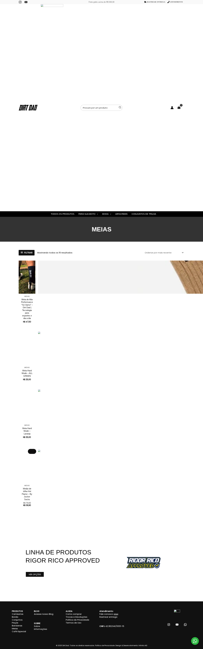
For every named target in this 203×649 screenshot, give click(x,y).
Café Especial (19, 631)
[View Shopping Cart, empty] (180, 107)
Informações (40, 629)
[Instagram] (20, 2)
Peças (15, 622)
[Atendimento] (175, 2)
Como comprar (74, 614)
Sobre (37, 626)
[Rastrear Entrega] (154, 2)
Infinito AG (143, 645)
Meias (15, 628)
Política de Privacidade (77, 619)
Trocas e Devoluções (76, 616)
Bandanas (17, 625)
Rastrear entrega (108, 616)
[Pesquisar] (120, 107)
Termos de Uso (73, 622)
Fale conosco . (108, 614)
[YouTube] (25, 2)
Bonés (15, 616)
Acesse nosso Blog (43, 614)
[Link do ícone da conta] (172, 107)
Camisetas (17, 614)
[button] (96, 214)
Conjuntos (17, 619)
